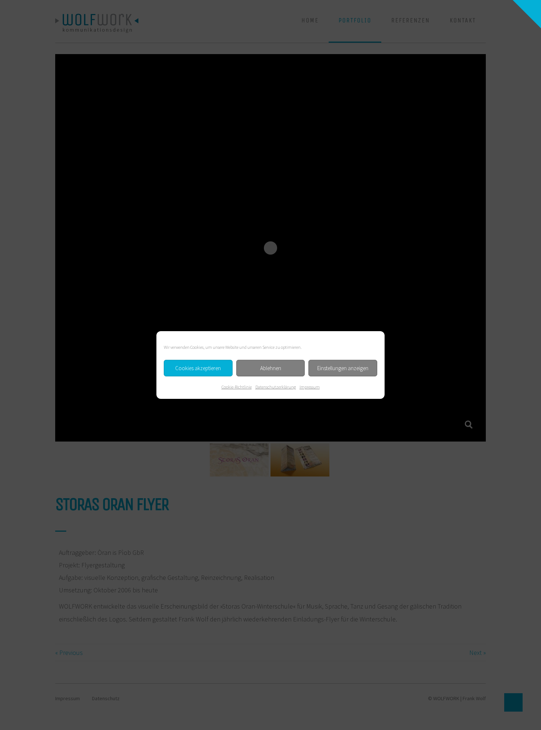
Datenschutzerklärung (275, 387)
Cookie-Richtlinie (237, 387)
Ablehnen (270, 367)
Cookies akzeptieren (198, 367)
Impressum (310, 387)
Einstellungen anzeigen (342, 367)
